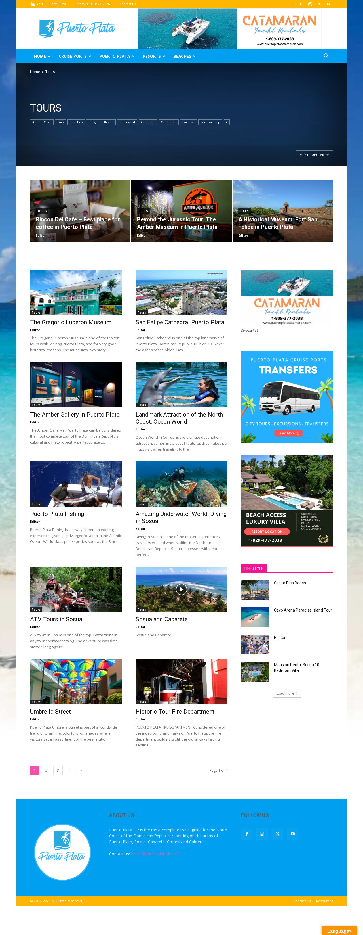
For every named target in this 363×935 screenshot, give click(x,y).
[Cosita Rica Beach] (255, 590)
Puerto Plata (115, 56)
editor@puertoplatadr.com (155, 853)
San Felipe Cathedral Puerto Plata (180, 322)
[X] (319, 4)
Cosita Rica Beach (290, 583)
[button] (326, 56)
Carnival (188, 122)
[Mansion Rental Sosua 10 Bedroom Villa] (255, 672)
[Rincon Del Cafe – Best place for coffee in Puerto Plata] (80, 211)
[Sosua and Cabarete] (181, 589)
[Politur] (255, 644)
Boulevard (127, 122)
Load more (285, 693)
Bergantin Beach (100, 122)
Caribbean (168, 122)
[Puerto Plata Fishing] (76, 484)
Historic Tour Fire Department (175, 711)
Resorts (152, 56)
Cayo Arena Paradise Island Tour (303, 610)
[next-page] (81, 770)
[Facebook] (300, 4)
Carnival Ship (210, 122)
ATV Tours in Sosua (56, 619)
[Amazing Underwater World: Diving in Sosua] (181, 484)
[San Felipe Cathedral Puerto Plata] (181, 292)
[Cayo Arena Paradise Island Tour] (255, 617)
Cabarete (148, 122)
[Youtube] (328, 4)
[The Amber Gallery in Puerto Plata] (76, 384)
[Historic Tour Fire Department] (181, 681)
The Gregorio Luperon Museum (70, 322)
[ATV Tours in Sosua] (76, 589)
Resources (324, 901)
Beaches (182, 56)
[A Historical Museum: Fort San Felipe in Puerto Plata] (283, 211)
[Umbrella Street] (76, 681)
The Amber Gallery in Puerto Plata (75, 414)
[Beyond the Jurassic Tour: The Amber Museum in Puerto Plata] (181, 211)
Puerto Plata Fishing (57, 514)
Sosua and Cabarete (162, 619)
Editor (41, 235)
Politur (280, 637)
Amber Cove (41, 122)
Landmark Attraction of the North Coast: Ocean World (179, 418)
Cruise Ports (73, 56)
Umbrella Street (50, 711)
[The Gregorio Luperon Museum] (76, 292)
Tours (42, 211)
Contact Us (128, 4)
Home (40, 56)
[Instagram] (310, 4)
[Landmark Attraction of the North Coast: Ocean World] (181, 384)
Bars (60, 122)
